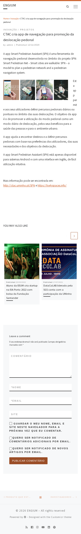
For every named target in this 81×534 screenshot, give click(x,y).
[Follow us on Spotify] (54, 527)
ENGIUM (32, 510)
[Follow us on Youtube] (43, 527)
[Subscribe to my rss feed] (26, 527)
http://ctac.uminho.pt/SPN (19, 185)
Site (14, 414)
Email (16, 400)
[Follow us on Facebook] (32, 527)
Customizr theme (61, 517)
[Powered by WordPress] (25, 517)
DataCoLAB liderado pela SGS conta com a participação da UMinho (58, 289)
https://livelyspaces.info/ (52, 185)
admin (10, 45)
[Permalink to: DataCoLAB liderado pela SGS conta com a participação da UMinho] (59, 261)
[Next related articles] (74, 235)
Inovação (14, 18)
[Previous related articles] (66, 235)
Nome (16, 387)
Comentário (21, 356)
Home (6, 18)
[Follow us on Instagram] (37, 527)
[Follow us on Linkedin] (49, 527)
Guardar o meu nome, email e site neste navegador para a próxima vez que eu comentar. (37, 427)
